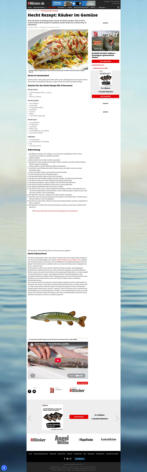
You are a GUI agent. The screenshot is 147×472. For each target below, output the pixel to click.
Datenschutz (100, 454)
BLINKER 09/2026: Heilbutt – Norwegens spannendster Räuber (104, 55)
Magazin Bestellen (98, 65)
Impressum (91, 454)
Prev (30, 418)
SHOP (59, 470)
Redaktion (53, 454)
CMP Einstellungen (112, 454)
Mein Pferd (54, 470)
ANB (84, 454)
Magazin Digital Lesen (100, 68)
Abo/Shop (101, 7)
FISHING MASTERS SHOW (41, 454)
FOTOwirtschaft (84, 470)
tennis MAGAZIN (76, 470)
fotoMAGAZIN (68, 468)
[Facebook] (65, 458)
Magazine (61, 7)
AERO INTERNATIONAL (55, 467)
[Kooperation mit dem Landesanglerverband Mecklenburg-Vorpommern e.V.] (80, 458)
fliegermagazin (60, 468)
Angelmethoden (38, 7)
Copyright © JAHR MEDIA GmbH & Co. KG (73, 464)
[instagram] (71, 458)
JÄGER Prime (86, 468)
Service (92, 7)
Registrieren (116, 3)
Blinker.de (77, 467)
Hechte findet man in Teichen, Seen (69, 260)
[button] (4, 467)
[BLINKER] (36, 3)
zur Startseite (82, 383)
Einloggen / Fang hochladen (112, 1)
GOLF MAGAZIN (75, 468)
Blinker (81, 467)
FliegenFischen (53, 468)
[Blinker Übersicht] (77, 390)
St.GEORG (64, 470)
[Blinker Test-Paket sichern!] (73, 3)
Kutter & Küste (93, 468)
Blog (30, 454)
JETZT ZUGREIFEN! (106, 96)
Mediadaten (78, 454)
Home (30, 7)
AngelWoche (71, 467)
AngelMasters (64, 467)
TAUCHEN (69, 470)
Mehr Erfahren (79, 417)
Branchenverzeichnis (81, 7)
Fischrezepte (52, 7)
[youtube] (68, 458)
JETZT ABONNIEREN (105, 61)
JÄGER (81, 468)
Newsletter (61, 454)
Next (117, 418)
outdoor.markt (92, 470)
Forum (70, 7)
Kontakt (69, 454)
